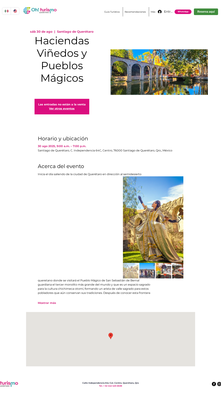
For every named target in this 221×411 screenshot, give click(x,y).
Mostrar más (47, 303)
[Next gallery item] (179, 219)
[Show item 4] (180, 270)
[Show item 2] (147, 270)
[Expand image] (153, 219)
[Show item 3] (163, 270)
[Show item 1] (130, 270)
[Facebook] (214, 384)
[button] (136, 11)
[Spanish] (6, 11)
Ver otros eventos (62, 108)
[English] (15, 11)
